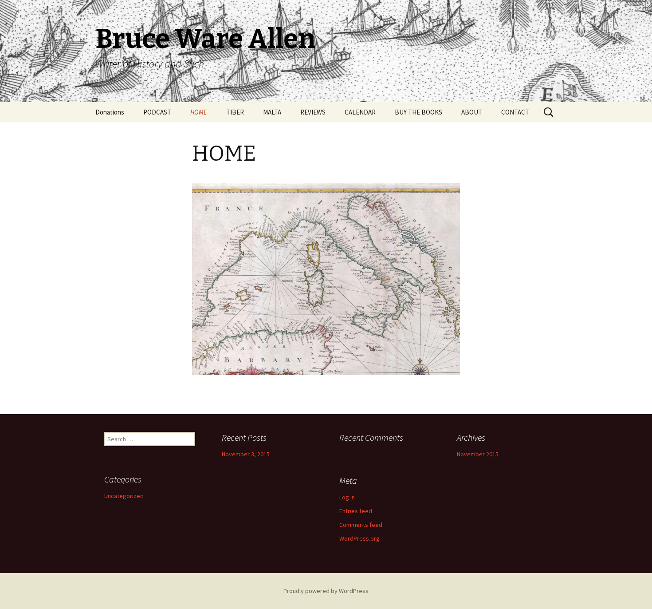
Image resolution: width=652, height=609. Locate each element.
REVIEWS (313, 112)
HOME (198, 112)
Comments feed (360, 525)
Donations (109, 112)
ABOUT (471, 112)
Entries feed (355, 511)
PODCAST (157, 112)
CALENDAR (360, 112)
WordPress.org (359, 538)
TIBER (235, 112)
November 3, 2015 (246, 454)
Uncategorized (124, 496)
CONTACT (515, 112)
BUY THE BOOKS (418, 112)
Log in (347, 497)
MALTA (272, 112)
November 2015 (478, 454)
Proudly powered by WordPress (326, 591)
